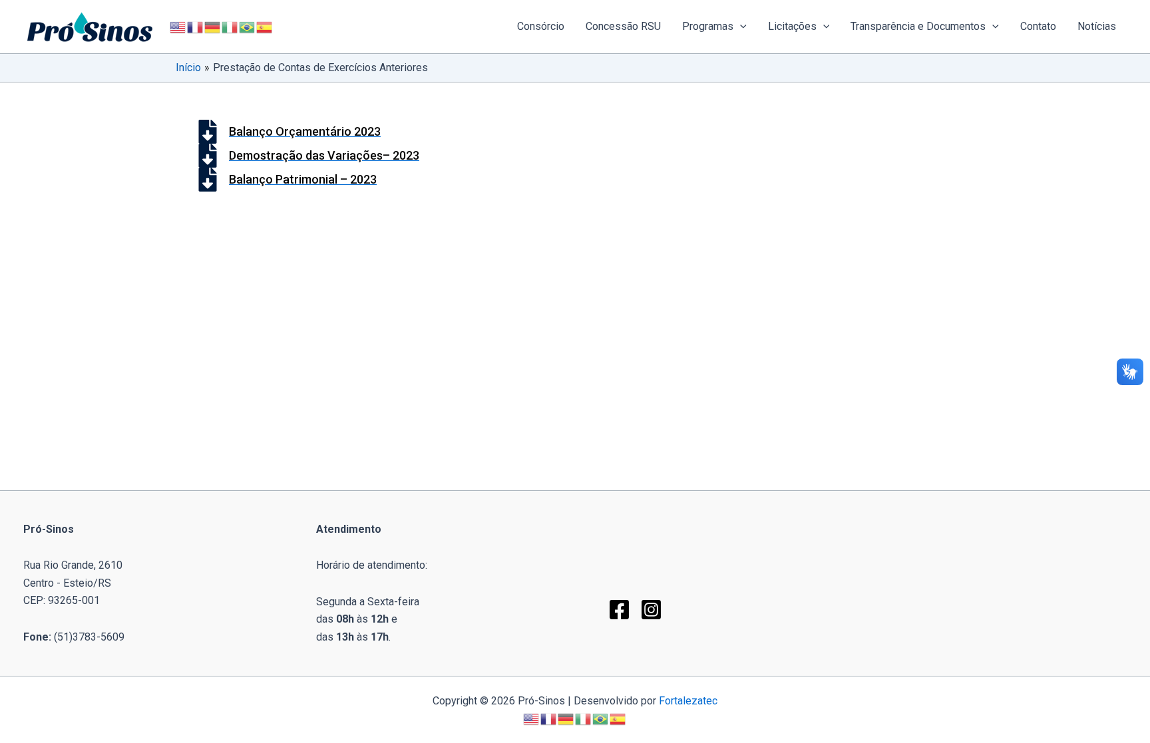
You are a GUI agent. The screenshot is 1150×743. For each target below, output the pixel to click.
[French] (195, 27)
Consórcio (540, 26)
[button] (740, 26)
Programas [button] (707, 26)
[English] (178, 27)
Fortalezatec (688, 700)
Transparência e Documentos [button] (918, 26)
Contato (1038, 26)
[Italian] (230, 27)
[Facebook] (619, 610)
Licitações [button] (792, 26)
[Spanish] (265, 27)
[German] (213, 27)
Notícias (1096, 26)
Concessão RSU (623, 26)
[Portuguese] (247, 27)
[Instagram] (651, 610)
